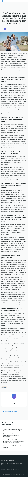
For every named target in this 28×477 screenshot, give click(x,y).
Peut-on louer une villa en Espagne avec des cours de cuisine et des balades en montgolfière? (13, 435)
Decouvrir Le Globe (7, 460)
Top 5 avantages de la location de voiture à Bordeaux (13, 446)
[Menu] (25, 1)
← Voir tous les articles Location (9, 411)
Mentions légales (10, 469)
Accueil (2, 5)
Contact (17, 469)
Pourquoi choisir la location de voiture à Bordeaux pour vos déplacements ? (12, 429)
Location (7, 5)
